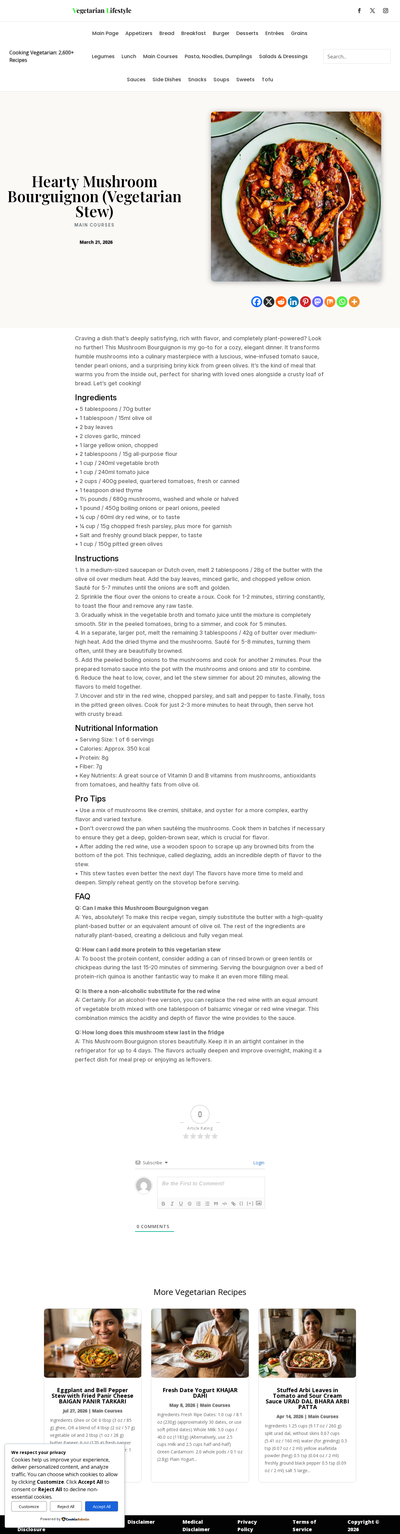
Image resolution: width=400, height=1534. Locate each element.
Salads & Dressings (283, 56)
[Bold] (163, 1203)
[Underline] (181, 1203)
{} (241, 1203)
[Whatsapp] (342, 301)
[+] (250, 1203)
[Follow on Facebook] (359, 11)
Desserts (247, 33)
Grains (299, 33)
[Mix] (329, 301)
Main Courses (160, 56)
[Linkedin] (293, 301)
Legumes (103, 56)
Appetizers (138, 33)
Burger (221, 33)
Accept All (102, 1506)
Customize (29, 1506)
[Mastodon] (317, 301)
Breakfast (193, 33)
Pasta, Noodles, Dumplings (218, 56)
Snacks (197, 79)
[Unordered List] (207, 1203)
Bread (166, 33)
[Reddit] (281, 301)
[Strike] (189, 1203)
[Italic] (172, 1203)
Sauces (136, 79)
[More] (354, 301)
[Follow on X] (373, 11)
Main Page (105, 33)
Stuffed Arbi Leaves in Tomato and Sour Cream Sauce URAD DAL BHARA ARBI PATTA (307, 1398)
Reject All (66, 1506)
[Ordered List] (198, 1203)
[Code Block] (224, 1203)
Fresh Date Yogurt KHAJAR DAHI (200, 1392)
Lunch (129, 56)
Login (258, 1163)
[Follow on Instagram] (386, 11)
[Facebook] (256, 301)
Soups (221, 79)
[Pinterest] (305, 301)
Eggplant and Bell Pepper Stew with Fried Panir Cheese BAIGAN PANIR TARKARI (92, 1395)
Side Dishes (166, 79)
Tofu (267, 79)
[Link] (233, 1203)
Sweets (245, 79)
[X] (268, 301)
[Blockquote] (216, 1203)
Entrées (274, 33)
